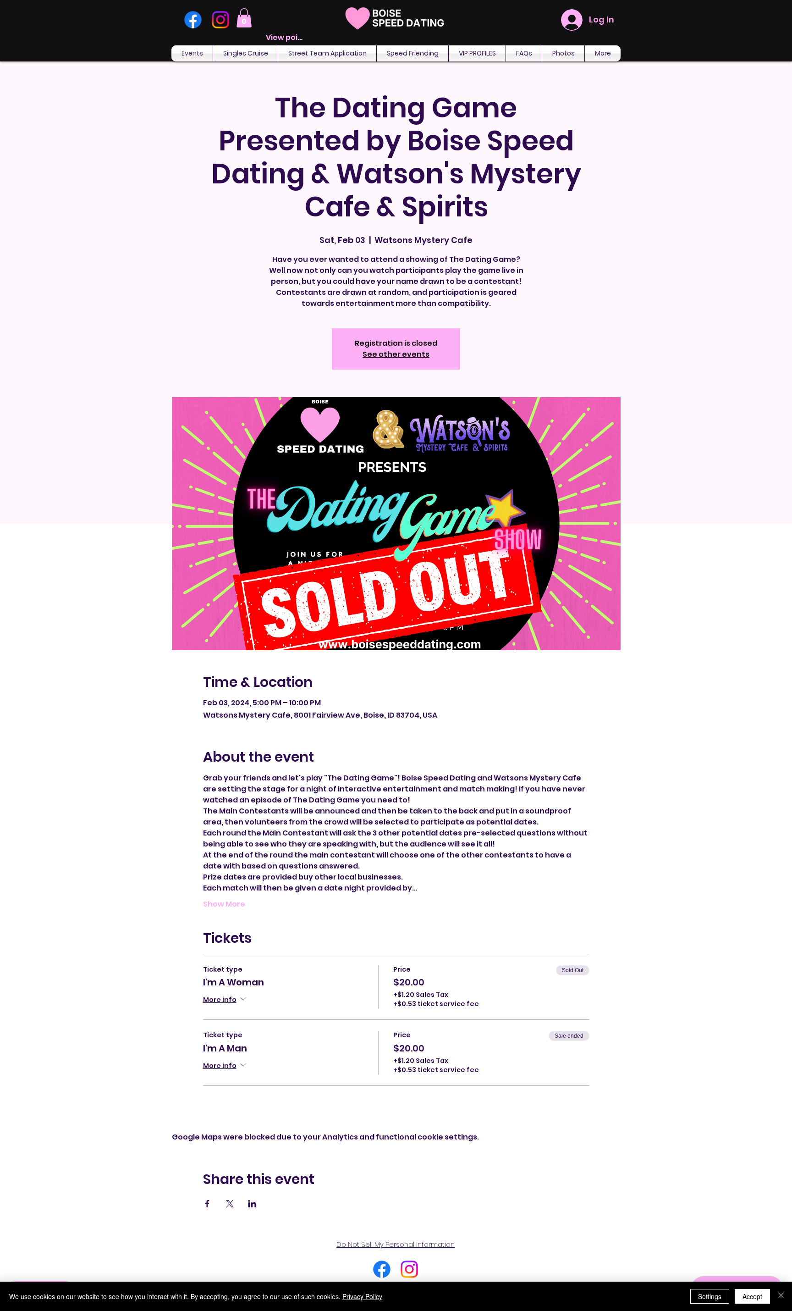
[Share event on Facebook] (207, 1203)
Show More (224, 904)
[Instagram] (220, 19)
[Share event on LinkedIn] (252, 1203)
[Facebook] (193, 19)
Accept (752, 1296)
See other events (396, 354)
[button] (244, 18)
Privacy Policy (362, 1296)
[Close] (781, 1296)
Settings (709, 1296)
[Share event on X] (230, 1203)
